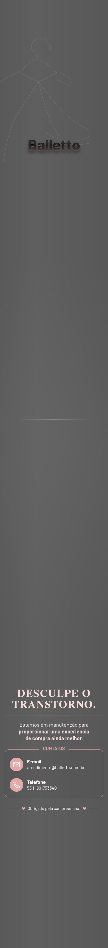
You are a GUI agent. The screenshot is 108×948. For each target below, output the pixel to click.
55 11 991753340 (42, 787)
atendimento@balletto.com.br (56, 767)
